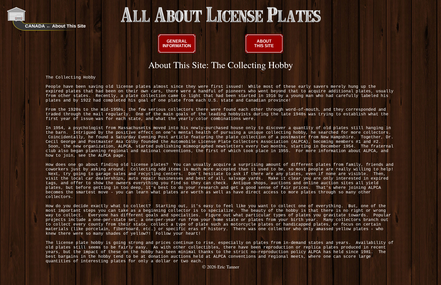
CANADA (35, 26)
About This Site (69, 26)
